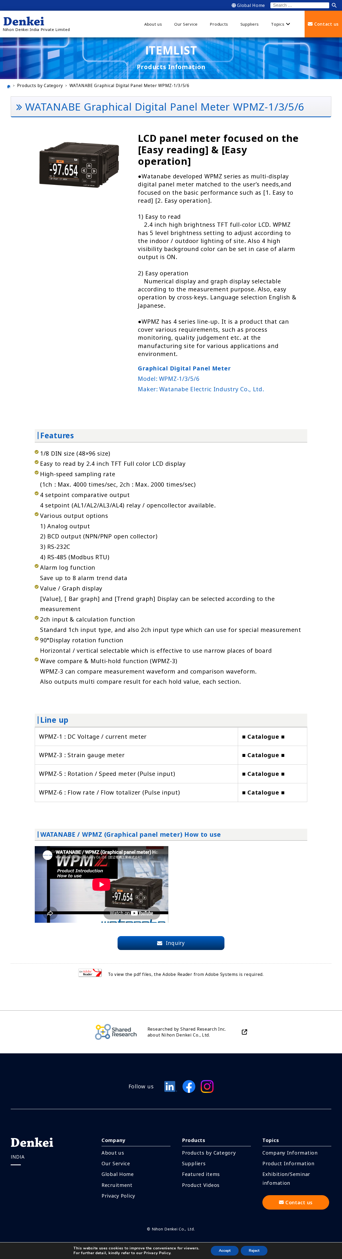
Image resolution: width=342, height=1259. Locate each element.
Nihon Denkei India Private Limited (36, 29)
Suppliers (193, 1163)
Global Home (251, 5)
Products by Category (40, 86)
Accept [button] (225, 1250)
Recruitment (117, 1185)
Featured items (201, 1174)
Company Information (290, 1152)
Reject (254, 1250)
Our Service (116, 1163)
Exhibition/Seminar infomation (286, 1178)
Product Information (288, 1163)
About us (113, 1152)
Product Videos (201, 1185)
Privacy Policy (118, 1195)
